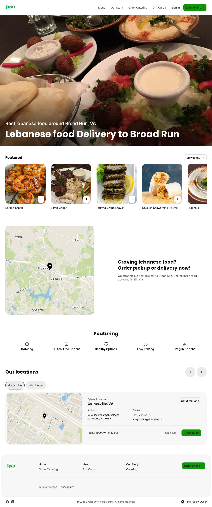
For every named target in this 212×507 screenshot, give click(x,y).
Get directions (190, 401)
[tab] (15, 385)
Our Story (117, 7)
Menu (101, 7)
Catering (131, 469)
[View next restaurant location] (202, 372)
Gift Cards (159, 7)
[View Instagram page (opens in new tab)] (13, 502)
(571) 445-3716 (141, 415)
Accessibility (68, 486)
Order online (191, 432)
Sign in (175, 7)
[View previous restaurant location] (190, 372)
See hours (170, 432)
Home (42, 464)
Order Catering (137, 7)
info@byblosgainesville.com (148, 419)
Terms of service (48, 486)
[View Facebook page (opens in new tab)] (7, 502)
